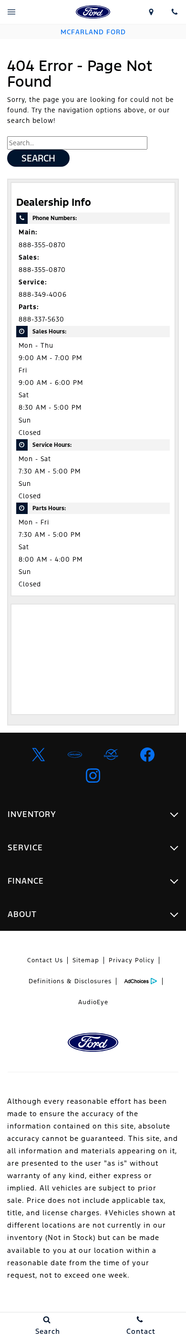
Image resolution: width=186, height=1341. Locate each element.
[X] (38, 754)
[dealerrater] (111, 754)
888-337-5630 (41, 319)
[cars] (74, 754)
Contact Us (45, 960)
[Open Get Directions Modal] (151, 12)
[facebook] (147, 754)
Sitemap (85, 960)
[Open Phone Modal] (174, 12)
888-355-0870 (42, 245)
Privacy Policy (132, 960)
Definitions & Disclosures (70, 981)
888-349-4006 (43, 295)
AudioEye (93, 1002)
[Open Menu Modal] (11, 12)
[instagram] (93, 775)
